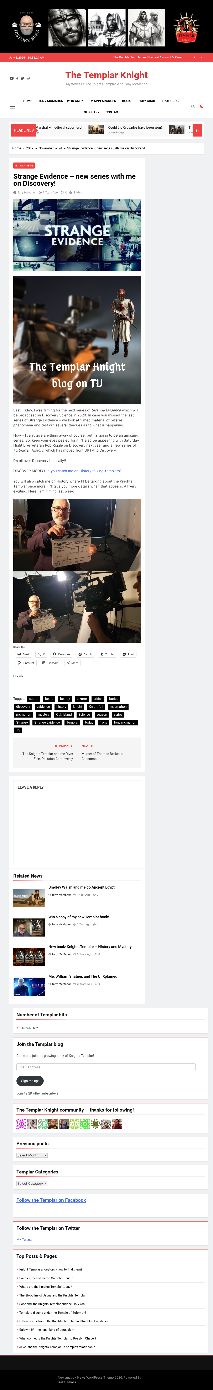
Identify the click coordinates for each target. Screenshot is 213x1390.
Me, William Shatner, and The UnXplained (82, 976)
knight (77, 707)
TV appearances (102, 101)
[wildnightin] (117, 1124)
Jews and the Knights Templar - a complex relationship (57, 1347)
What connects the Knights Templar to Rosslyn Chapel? (57, 1338)
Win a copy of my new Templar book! (78, 917)
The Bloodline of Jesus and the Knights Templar (52, 1295)
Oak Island (64, 715)
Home (27, 101)
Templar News (24, 165)
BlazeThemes (67, 1382)
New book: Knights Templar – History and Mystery (90, 947)
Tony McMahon (27, 192)
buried (113, 699)
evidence (43, 707)
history (61, 707)
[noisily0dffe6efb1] (74, 1124)
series (118, 715)
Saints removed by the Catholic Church (46, 1278)
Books (127, 101)
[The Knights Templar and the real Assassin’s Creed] (147, 129)
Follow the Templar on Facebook (51, 1200)
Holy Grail (147, 101)
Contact (113, 112)
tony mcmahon (125, 722)
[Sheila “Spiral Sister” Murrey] (64, 1124)
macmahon (118, 707)
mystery (44, 715)
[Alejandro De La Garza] (32, 1124)
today (89, 722)
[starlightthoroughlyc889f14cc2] (43, 1124)
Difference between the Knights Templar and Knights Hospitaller (63, 1321)
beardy (65, 699)
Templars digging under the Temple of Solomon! (52, 1313)
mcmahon (23, 715)
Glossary (91, 112)
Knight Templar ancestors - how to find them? (50, 1269)
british (98, 699)
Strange (22, 722)
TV (18, 730)
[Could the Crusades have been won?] (67, 129)
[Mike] (106, 1124)
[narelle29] (21, 1124)
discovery (23, 707)
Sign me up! (30, 1081)
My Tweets (24, 1240)
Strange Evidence (47, 722)
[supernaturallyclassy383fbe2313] (85, 1124)
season (102, 715)
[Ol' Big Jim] (53, 1124)
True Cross (171, 101)
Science (84, 715)
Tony (103, 722)
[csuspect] (96, 1124)
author (33, 699)
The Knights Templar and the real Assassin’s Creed (148, 57)
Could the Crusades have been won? (106, 127)
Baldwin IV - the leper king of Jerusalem (46, 1330)
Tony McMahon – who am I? (60, 101)
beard (49, 699)
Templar (72, 722)
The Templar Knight (106, 75)
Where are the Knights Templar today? (45, 1287)
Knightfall (96, 707)
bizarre (82, 699)
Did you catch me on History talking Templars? (83, 471)
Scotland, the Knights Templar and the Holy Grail (52, 1304)
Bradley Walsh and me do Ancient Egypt (81, 887)
